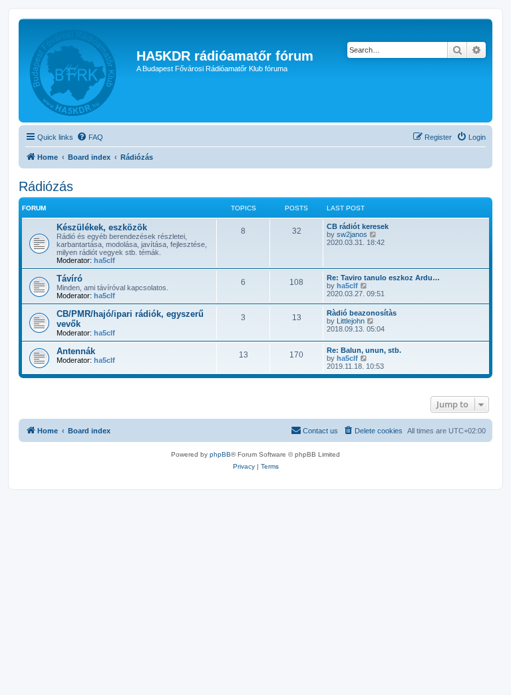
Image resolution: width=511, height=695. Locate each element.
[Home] (79, 70)
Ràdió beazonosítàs (362, 313)
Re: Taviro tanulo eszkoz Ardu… (383, 278)
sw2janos (352, 234)
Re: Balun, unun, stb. (364, 350)
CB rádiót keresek (358, 226)
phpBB (220, 454)
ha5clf (104, 260)
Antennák (76, 351)
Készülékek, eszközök (102, 227)
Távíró (70, 279)
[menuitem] (90, 137)
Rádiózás (46, 186)
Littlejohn (351, 321)
